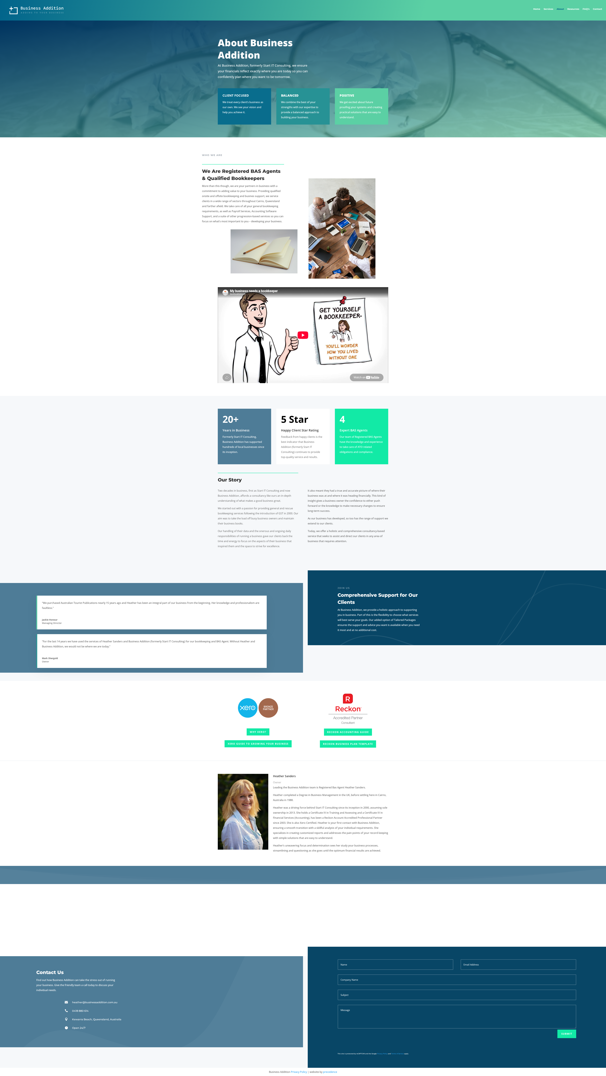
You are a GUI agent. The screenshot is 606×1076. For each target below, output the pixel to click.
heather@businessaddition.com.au (94, 1002)
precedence (330, 1072)
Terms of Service (397, 1053)
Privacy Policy (382, 1053)
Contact (597, 9)
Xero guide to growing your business (258, 743)
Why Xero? (258, 731)
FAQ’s (586, 9)
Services (548, 9)
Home (536, 9)
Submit (566, 1033)
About (560, 9)
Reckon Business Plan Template (348, 743)
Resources (573, 9)
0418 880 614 (80, 1010)
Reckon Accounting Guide (348, 732)
